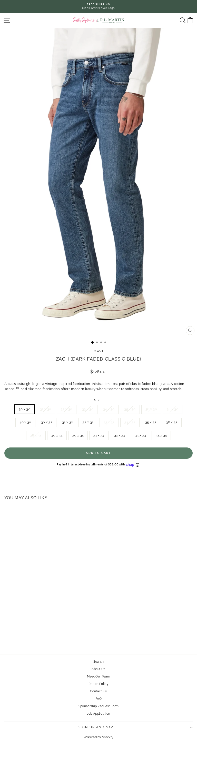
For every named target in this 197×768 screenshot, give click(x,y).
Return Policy (98, 684)
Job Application (98, 713)
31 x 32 (67, 422)
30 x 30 (24, 409)
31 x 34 (98, 435)
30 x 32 (46, 422)
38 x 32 (36, 435)
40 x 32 (57, 435)
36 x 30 (151, 409)
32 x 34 (119, 435)
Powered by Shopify (99, 737)
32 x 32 (88, 422)
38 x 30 (172, 409)
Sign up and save (97, 727)
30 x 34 (78, 435)
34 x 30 (108, 409)
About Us (98, 669)
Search (98, 661)
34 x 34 (161, 435)
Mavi (99, 351)
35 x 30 (129, 409)
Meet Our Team (98, 676)
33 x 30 (87, 409)
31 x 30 (45, 409)
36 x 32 (171, 422)
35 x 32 (150, 422)
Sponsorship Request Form (98, 706)
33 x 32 (109, 422)
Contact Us (98, 691)
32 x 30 (66, 409)
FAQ (98, 699)
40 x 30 (25, 422)
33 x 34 (140, 435)
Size (98, 400)
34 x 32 (129, 422)
